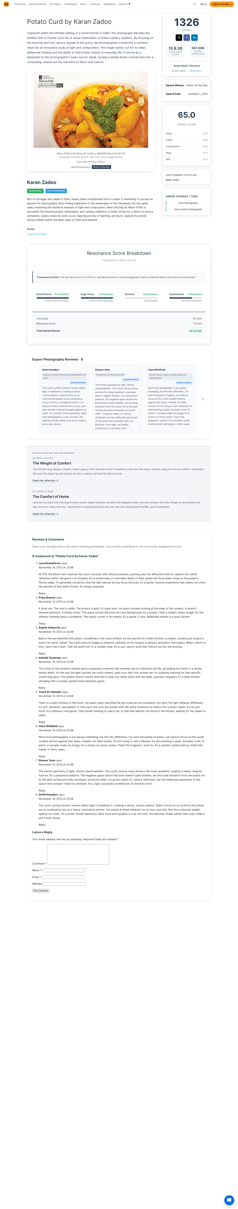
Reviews (197, 70)
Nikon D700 (63, 153)
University (95, 4)
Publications (71, 4)
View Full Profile (37, 234)
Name (36, 870)
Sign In (203, 4)
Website (37, 883)
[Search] (194, 4)
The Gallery (55, 4)
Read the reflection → (45, 480)
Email (36, 877)
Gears (83, 4)
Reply (42, 593)
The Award (19, 4)
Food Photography (188, 203)
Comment (39, 863)
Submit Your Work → (222, 4)
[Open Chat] (229, 1200)
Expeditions (109, 4)
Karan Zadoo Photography (188, 209)
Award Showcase (37, 4)
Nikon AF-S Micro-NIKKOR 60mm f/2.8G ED (100, 153)
